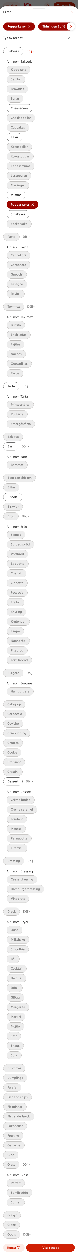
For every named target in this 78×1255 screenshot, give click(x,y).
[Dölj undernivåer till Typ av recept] (70, 38)
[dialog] (39, 630)
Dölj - (30, 51)
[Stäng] (72, 12)
